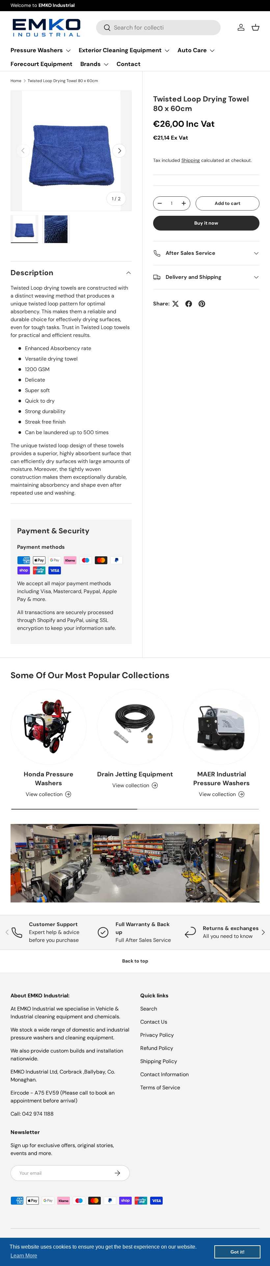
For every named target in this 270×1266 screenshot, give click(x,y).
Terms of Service (160, 1087)
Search (148, 1008)
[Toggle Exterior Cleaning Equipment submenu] (167, 51)
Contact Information (164, 1074)
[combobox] (158, 27)
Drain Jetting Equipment (135, 774)
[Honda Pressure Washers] (48, 727)
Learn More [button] (24, 1255)
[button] (255, 27)
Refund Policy (156, 1048)
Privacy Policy (157, 1035)
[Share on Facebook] (188, 303)
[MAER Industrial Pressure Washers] (221, 727)
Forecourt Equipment (41, 64)
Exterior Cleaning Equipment (120, 50)
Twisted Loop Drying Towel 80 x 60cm (63, 80)
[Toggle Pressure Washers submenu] (68, 51)
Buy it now (206, 223)
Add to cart (227, 203)
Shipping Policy (158, 1061)
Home (16, 80)
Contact (129, 64)
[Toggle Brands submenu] (106, 64)
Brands (90, 64)
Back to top (135, 961)
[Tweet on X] (175, 303)
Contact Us (153, 1021)
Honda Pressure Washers (48, 778)
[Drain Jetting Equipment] (135, 727)
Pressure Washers (37, 50)
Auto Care (192, 50)
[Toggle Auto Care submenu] (212, 51)
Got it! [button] (237, 1252)
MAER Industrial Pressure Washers (221, 778)
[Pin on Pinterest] (201, 303)
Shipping (190, 160)
